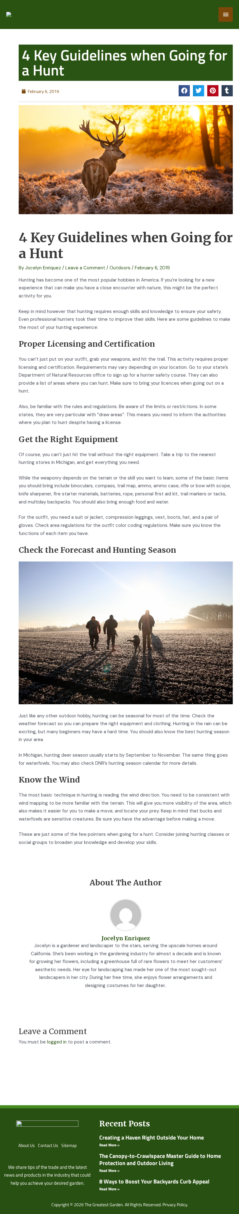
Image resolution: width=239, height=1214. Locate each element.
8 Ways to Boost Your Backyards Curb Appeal (154, 1181)
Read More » (109, 1145)
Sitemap (69, 1145)
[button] (184, 90)
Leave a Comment (85, 268)
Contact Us (48, 1145)
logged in (57, 1042)
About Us (26, 1145)
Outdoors (120, 268)
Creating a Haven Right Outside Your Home (151, 1137)
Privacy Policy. (175, 1204)
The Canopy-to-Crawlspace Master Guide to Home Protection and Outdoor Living (160, 1159)
